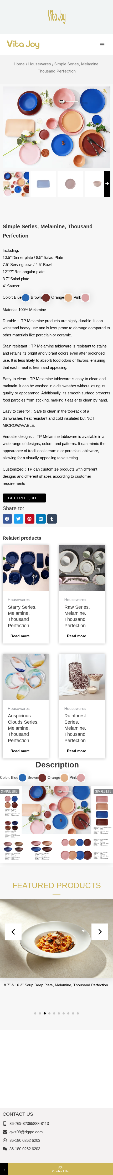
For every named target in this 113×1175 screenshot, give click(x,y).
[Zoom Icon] (105, 91)
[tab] (56, 764)
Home (19, 63)
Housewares (39, 63)
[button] (7, 519)
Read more (20, 636)
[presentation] (13, 931)
